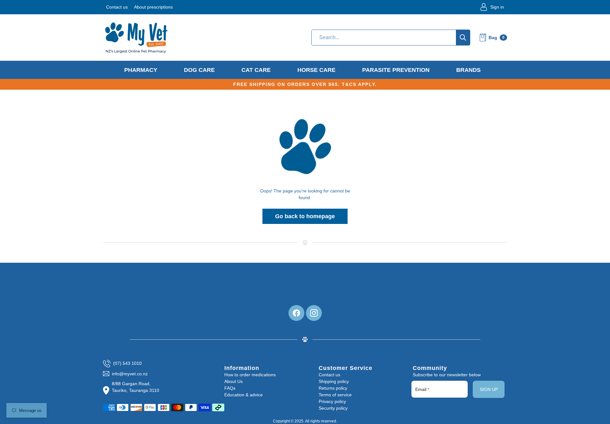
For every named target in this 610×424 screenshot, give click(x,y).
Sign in (497, 7)
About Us (233, 381)
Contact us (117, 7)
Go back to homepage (305, 216)
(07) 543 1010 (127, 363)
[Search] (463, 37)
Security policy (333, 408)
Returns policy (333, 388)
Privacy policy (332, 401)
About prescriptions (153, 7)
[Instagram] (314, 313)
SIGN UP (489, 389)
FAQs (229, 388)
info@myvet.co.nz (130, 373)
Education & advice (243, 394)
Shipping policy (334, 381)
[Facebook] (296, 313)
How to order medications (250, 374)
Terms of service (335, 394)
